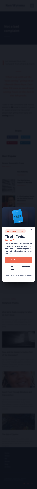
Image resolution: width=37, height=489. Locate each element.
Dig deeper (25, 267)
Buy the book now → (18, 260)
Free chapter (11, 268)
